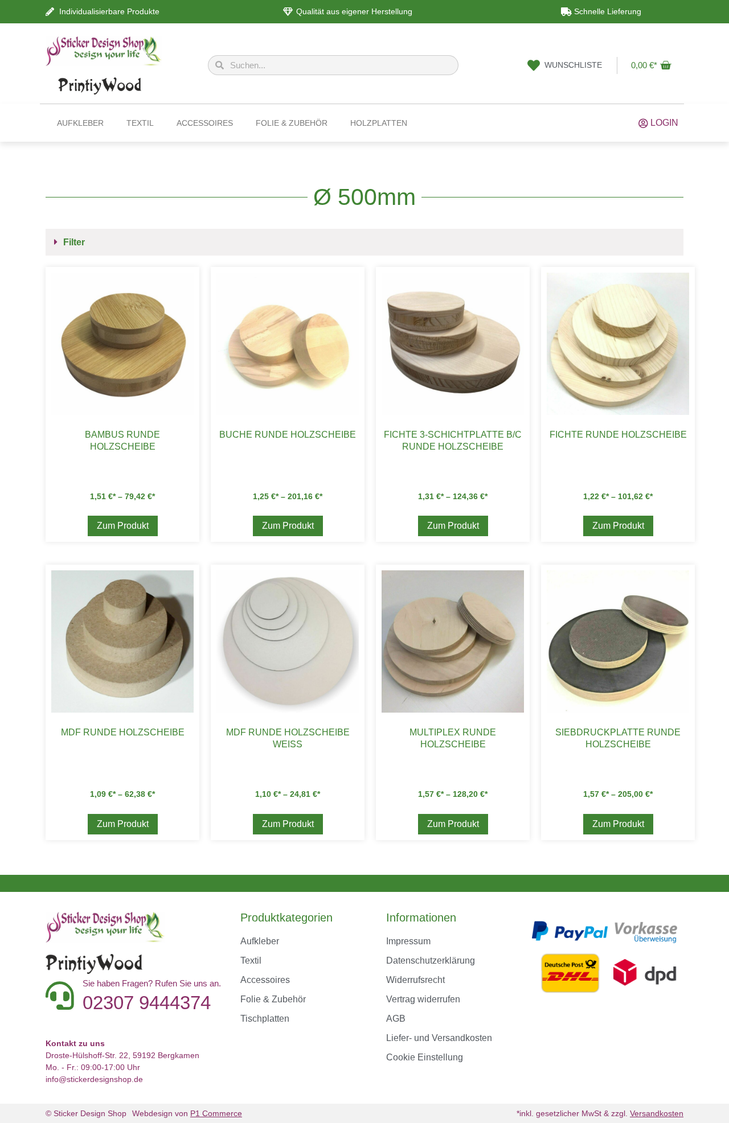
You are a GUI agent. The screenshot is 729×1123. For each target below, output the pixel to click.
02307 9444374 (147, 1002)
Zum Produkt (123, 525)
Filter (74, 242)
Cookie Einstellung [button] (424, 1057)
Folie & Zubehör (291, 122)
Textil (140, 122)
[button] (364, 242)
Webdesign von (187, 1113)
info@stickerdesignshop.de (94, 1079)
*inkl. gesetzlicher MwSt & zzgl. (600, 1113)
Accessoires (205, 122)
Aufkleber (80, 122)
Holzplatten (378, 122)
